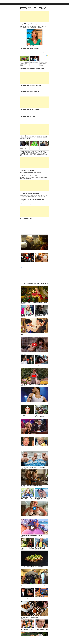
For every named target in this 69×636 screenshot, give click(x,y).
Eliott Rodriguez (24, 223)
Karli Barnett (24, 225)
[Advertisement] (34, 16)
